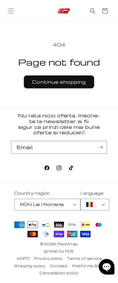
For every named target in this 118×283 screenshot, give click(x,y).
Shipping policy (30, 266)
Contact (59, 266)
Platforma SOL (88, 266)
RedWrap (68, 244)
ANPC (23, 258)
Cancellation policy (59, 273)
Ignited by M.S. (59, 251)
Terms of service (84, 258)
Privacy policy (48, 258)
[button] (11, 11)
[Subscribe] (101, 147)
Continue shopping (59, 82)
